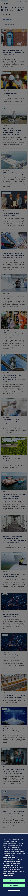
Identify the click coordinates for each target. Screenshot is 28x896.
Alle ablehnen (14, 885)
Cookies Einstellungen (14, 890)
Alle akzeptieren (14, 880)
